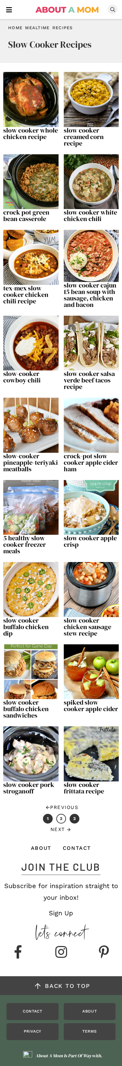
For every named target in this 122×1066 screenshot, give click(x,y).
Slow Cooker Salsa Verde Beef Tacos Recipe (89, 380)
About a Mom (67, 10)
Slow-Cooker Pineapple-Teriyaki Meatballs (30, 462)
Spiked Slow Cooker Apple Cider (91, 705)
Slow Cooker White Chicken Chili (90, 215)
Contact (77, 848)
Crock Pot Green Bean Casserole (26, 215)
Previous (64, 807)
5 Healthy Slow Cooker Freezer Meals (24, 544)
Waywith (92, 1055)
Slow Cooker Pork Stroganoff (28, 788)
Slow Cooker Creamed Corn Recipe (84, 137)
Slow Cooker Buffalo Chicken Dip (26, 627)
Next (57, 829)
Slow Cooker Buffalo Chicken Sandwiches (26, 709)
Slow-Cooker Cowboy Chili (22, 377)
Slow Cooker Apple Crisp (90, 541)
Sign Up (61, 913)
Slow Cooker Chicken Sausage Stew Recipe (87, 627)
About (41, 848)
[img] (18, 952)
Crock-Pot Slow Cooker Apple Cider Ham (91, 462)
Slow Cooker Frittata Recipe (84, 788)
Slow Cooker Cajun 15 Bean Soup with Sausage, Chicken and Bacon (90, 295)
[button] (9, 9)
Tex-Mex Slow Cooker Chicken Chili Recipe (25, 295)
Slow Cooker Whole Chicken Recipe (30, 133)
